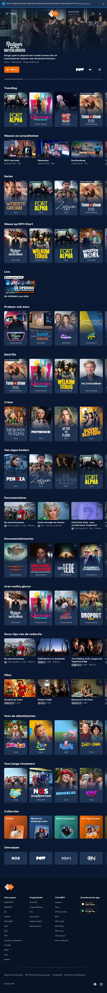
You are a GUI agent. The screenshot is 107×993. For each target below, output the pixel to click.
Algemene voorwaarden (13, 975)
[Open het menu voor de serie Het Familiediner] (100, 361)
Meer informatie (83, 3)
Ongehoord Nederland (13, 941)
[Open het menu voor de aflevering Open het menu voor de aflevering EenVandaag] (100, 142)
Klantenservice (35, 926)
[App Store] (88, 903)
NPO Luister (59, 921)
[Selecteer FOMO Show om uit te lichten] (33, 78)
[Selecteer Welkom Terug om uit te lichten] (73, 78)
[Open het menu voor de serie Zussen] (75, 183)
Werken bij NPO (36, 921)
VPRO (6, 950)
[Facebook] (95, 985)
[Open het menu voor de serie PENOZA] (24, 456)
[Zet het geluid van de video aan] (90, 69)
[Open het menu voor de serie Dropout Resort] (100, 593)
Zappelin (58, 902)
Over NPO (33, 902)
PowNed (7, 945)
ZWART (7, 960)
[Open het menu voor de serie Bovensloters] (100, 409)
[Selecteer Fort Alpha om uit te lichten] (53, 78)
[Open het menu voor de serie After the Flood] (75, 409)
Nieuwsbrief (34, 917)
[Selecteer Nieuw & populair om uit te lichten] (93, 78)
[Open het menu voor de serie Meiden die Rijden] (24, 313)
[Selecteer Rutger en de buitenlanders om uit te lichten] (13, 78)
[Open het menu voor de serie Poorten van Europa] (24, 545)
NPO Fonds (59, 931)
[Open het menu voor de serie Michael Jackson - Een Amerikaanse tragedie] (49, 545)
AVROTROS (8, 902)
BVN (56, 917)
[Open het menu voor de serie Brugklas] (75, 770)
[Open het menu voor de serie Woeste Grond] (24, 183)
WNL (6, 955)
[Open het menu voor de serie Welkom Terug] (49, 231)
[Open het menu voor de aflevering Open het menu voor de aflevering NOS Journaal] (33, 142)
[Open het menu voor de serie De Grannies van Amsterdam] (49, 95)
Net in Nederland (61, 941)
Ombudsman (60, 936)
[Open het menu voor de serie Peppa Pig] (75, 722)
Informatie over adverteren (74, 975)
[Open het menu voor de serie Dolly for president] (75, 95)
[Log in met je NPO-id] (100, 14)
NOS (6, 931)
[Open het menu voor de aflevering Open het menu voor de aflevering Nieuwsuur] (66, 142)
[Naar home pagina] (53, 13)
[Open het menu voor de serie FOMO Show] (100, 95)
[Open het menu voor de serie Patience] (49, 409)
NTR (5, 936)
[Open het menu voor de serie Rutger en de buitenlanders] (24, 231)
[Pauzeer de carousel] (100, 69)
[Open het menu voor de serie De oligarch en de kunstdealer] (100, 545)
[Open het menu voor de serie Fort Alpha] (24, 95)
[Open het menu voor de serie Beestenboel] (100, 231)
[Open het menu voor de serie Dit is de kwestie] (75, 313)
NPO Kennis (59, 926)
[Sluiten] (103, 3)
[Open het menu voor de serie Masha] (24, 722)
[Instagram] (101, 985)
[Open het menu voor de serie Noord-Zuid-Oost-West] (100, 313)
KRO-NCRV (8, 921)
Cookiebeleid (57, 975)
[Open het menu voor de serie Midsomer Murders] (24, 409)
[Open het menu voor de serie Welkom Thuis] (100, 770)
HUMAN (7, 917)
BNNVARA (8, 907)
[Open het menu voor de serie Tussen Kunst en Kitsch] (49, 313)
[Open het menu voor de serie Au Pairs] (75, 593)
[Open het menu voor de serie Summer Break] (24, 770)
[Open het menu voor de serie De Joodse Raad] (75, 456)
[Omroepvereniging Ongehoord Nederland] (91, 858)
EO (5, 912)
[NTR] (66, 858)
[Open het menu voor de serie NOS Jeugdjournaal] (49, 770)
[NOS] (15, 858)
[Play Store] (88, 911)
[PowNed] (40, 858)
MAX (6, 926)
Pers (31, 912)
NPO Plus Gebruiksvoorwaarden (37, 975)
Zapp (57, 907)
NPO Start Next (61, 912)
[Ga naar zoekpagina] (93, 14)
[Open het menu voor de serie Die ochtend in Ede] (75, 545)
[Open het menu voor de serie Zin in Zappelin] (49, 722)
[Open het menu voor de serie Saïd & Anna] (100, 722)
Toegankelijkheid (36, 907)
